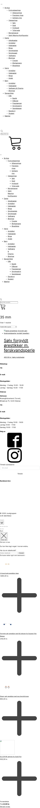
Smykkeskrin (17, 106)
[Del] (5, 526)
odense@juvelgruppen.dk (9, 414)
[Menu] (1, 4)
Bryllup (7, 8)
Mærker (7, 116)
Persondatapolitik (6, 495)
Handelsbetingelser (7, 505)
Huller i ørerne (5, 490)
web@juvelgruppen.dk (8, 377)
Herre (7, 68)
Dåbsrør (15, 101)
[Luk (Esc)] (7, 526)
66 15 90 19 (4, 370)
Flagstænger (17, 103)
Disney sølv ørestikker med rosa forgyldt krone (14, 696)
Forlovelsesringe (15, 10)
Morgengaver (13, 33)
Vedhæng (12, 56)
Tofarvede (16, 30)
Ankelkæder (13, 40)
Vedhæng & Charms (16, 88)
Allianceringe (17, 13)
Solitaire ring (17, 18)
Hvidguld (15, 28)
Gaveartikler (9, 93)
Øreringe (12, 58)
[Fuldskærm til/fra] (3, 526)
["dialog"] (20, 669)
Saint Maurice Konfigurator (18, 35)
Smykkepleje (13, 51)
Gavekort (12, 111)
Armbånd (12, 43)
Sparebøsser (17, 108)
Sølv (14, 23)
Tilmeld (20, 474)
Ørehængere (17, 63)
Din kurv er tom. (5, 807)
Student (11, 113)
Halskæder (13, 45)
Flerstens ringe (17, 15)
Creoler (15, 61)
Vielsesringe (13, 20)
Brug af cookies (6, 500)
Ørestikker (16, 66)
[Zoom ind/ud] (1, 526)
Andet (11, 78)
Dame (7, 38)
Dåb (10, 96)
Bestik (14, 98)
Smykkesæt (13, 53)
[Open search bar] (2, 129)
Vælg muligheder (18, 357)
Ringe (11, 48)
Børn (6, 81)
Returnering (4, 509)
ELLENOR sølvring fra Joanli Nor (10, 757)
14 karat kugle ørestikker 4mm (9, 573)
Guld (14, 25)
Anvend (21, 553)
